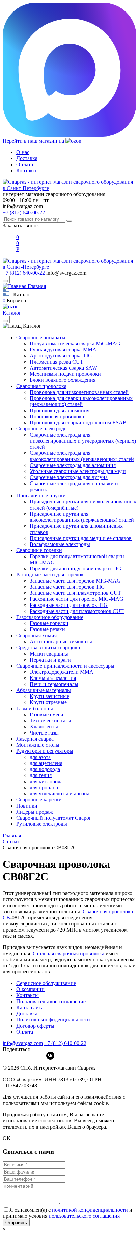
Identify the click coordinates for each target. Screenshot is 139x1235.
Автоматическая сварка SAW (63, 368)
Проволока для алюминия (59, 410)
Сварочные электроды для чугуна (69, 477)
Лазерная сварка (35, 739)
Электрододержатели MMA (61, 672)
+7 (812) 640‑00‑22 (65, 1043)
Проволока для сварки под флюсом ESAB (78, 422)
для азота (40, 757)
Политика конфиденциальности (53, 1019)
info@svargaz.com (23, 206)
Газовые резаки (47, 629)
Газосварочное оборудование (49, 617)
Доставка (26, 158)
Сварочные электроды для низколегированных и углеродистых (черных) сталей (83, 441)
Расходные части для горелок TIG (69, 605)
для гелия (41, 775)
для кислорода (46, 781)
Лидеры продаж (34, 812)
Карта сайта (30, 1007)
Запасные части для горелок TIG (67, 587)
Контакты (27, 170)
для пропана (44, 787)
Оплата (24, 164)
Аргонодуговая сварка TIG (61, 356)
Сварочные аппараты (40, 337)
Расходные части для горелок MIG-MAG (76, 599)
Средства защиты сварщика (48, 647)
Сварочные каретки (39, 799)
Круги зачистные (49, 696)
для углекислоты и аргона (59, 793)
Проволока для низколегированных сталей (79, 392)
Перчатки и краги (50, 660)
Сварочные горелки (39, 550)
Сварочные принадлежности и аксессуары (65, 666)
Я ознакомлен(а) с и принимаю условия (67, 1213)
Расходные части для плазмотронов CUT (77, 611)
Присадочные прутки (41, 495)
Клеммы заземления (53, 678)
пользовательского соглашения (84, 1216)
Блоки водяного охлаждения (62, 380)
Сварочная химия (36, 635)
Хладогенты (44, 727)
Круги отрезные (48, 702)
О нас (22, 152)
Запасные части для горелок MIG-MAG (75, 581)
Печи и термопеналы (54, 684)
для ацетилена (46, 763)
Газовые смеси (46, 714)
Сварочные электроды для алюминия (73, 465)
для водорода (45, 769)
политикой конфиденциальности (90, 1210)
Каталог (12, 313)
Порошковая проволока (57, 416)
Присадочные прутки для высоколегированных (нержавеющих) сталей (82, 517)
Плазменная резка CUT (56, 362)
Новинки (26, 806)
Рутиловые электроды (41, 824)
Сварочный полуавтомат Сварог (53, 818)
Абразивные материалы (43, 690)
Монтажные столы (37, 745)
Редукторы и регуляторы (44, 751)
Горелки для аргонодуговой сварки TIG (75, 568)
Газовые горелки (49, 623)
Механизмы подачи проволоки (65, 374)
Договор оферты (35, 1026)
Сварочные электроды (42, 428)
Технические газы (50, 720)
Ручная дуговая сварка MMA (63, 349)
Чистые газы (44, 733)
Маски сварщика (49, 654)
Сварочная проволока (41, 386)
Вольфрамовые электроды (60, 544)
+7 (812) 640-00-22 (24, 212)
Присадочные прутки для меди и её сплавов (81, 538)
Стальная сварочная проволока (68, 953)
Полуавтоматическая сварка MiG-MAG (75, 343)
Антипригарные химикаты (61, 641)
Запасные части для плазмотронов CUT (75, 593)
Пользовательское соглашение (51, 1001)
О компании (30, 989)
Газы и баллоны (34, 708)
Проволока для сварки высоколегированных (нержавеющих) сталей (81, 401)
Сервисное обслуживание (46, 983)
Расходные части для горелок (50, 574)
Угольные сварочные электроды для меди (78, 471)
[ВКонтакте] (50, 1056)
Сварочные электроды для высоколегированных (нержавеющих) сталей (82, 456)
